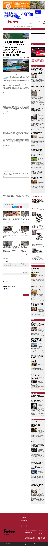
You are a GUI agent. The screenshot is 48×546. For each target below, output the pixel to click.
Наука (20, 26)
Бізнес (26, 28)
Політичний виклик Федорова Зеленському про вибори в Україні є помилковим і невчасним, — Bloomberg (37, 444)
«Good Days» (5, 78)
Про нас (24, 515)
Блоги (23, 28)
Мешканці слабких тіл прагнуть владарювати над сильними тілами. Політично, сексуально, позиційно (39, 237)
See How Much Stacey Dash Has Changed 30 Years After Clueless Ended (16, 219)
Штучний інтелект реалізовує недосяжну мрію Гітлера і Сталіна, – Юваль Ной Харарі (39, 218)
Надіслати (26, 295)
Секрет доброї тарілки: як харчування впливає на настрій (37, 304)
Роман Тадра (39, 248)
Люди (15, 26)
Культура (24, 26)
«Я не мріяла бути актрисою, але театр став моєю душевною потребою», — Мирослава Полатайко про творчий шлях (37, 398)
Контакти (24, 517)
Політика (32, 28)
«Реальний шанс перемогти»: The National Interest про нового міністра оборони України (37, 424)
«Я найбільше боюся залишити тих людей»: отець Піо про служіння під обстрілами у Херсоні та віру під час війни (37, 71)
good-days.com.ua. (6, 197)
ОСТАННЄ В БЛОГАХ (37, 196)
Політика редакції (24, 518)
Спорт (29, 28)
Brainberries (16, 223)
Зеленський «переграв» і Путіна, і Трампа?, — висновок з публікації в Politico (37, 486)
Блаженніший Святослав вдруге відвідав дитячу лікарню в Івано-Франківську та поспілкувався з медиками (37, 358)
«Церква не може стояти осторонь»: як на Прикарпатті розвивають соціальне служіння (37, 323)
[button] (4, 264)
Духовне (32, 26)
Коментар (5, 261)
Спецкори (24, 521)
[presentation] (4, 264)
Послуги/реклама (24, 520)
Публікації (19, 28)
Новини (15, 28)
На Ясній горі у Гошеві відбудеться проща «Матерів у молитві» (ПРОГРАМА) (36, 339)
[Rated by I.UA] (24, 526)
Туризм (28, 26)
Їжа (17, 26)
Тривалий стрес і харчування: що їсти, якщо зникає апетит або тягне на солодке (37, 270)
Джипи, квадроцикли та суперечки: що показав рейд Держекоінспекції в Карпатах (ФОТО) (37, 88)
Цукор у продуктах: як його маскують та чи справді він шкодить (37, 288)
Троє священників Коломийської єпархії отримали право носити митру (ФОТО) (37, 376)
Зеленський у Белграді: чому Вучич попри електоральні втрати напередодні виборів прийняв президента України (37, 465)
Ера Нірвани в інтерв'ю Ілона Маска (40, 201)
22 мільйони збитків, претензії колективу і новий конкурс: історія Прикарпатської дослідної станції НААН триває (37, 152)
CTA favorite (7, 222)
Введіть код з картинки (9, 286)
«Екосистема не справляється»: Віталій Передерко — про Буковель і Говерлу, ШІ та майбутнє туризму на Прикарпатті (37, 110)
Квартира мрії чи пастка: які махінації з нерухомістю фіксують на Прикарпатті (37, 131)
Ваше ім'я (5, 277)
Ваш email (5, 281)
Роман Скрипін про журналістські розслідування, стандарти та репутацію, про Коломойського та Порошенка (37, 59)
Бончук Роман (39, 199)
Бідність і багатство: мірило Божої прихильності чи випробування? (40, 253)
